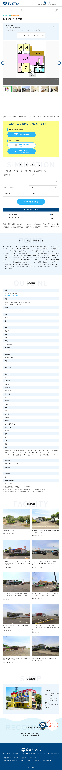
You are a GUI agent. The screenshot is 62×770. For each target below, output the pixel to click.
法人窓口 (56, 753)
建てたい (17, 753)
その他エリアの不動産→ (12, 296)
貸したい (36, 753)
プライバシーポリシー (33, 761)
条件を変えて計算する (31, 35)
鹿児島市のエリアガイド (11, 758)
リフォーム (23, 753)
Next (59, 63)
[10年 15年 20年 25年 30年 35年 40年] (43, 175)
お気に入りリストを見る (24, 151)
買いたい (5, 753)
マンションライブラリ (46, 753)
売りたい (11, 753)
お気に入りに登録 (24, 145)
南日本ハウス (6, 10)
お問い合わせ (24, 134)
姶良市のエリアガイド (29, 758)
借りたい (30, 753)
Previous (3, 63)
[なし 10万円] (43, 187)
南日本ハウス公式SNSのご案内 (14, 761)
